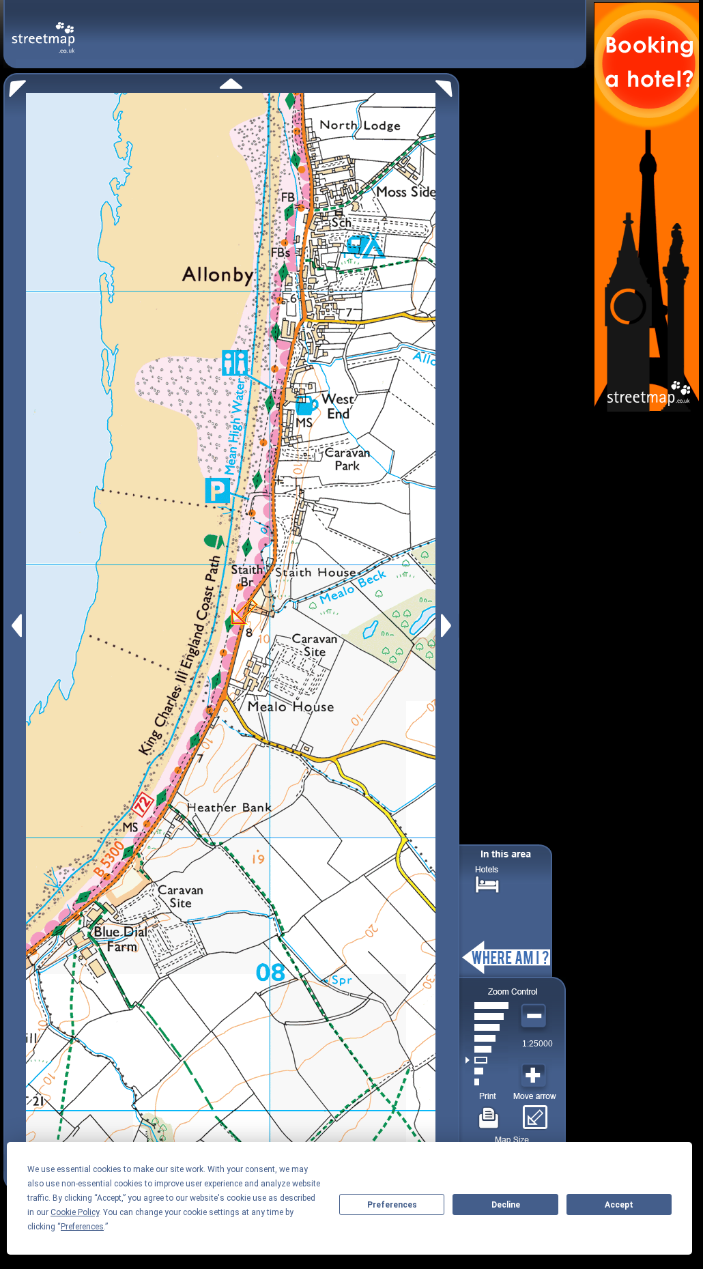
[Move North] (231, 83)
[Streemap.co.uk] (43, 29)
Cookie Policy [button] (75, 1212)
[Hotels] (487, 883)
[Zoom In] (535, 1076)
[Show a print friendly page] (489, 1112)
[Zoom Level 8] (486, 1005)
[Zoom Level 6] (486, 1027)
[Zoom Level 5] (486, 1038)
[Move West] (15, 626)
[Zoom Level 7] (486, 1016)
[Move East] (448, 626)
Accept (619, 1205)
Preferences (392, 1205)
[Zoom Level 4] (486, 1049)
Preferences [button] (82, 1226)
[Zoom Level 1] (486, 1082)
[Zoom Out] (535, 1016)
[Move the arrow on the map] (534, 1112)
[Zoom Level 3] (486, 1060)
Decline (505, 1205)
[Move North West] (14, 85)
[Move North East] (447, 85)
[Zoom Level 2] (486, 1071)
